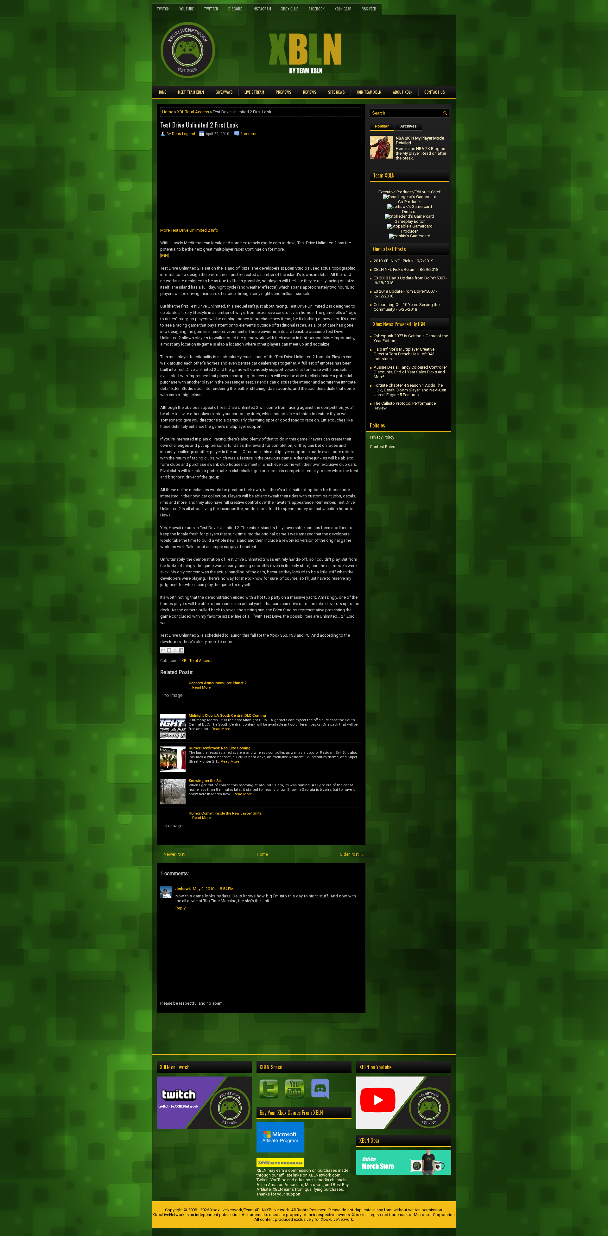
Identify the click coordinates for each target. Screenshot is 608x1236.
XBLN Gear (343, 8)
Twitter (211, 8)
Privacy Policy (382, 437)
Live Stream (254, 92)
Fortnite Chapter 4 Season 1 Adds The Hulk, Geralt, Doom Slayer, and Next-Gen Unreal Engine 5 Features (410, 390)
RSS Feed (369, 8)
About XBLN (403, 92)
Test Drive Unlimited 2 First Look (199, 125)
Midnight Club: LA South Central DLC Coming (227, 715)
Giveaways (224, 92)
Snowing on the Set (205, 780)
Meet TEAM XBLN (191, 92)
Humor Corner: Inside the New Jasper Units (225, 813)
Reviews (309, 92)
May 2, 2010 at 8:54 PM (213, 888)
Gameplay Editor (410, 221)
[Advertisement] (231, 1027)
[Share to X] (175, 650)
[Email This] (163, 650)
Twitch (163, 8)
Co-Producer (409, 201)
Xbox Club (290, 8)
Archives (408, 126)
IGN (164, 255)
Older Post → (352, 854)
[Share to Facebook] (181, 650)
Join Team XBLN (369, 92)
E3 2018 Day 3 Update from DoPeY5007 (409, 278)
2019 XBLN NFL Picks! (394, 261)
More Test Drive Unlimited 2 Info (189, 230)
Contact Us (434, 92)
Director (409, 211)
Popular (382, 126)
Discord (235, 8)
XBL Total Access (193, 111)
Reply (180, 908)
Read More (201, 687)
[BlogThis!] (169, 650)
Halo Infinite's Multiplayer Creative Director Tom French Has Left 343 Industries (404, 354)
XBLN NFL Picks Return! (395, 269)
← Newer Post (172, 854)
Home (162, 92)
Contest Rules (382, 446)
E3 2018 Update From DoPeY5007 (404, 291)
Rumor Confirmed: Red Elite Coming (219, 748)
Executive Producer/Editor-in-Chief (409, 192)
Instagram (262, 8)
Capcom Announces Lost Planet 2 (218, 683)
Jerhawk (183, 888)
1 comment (251, 134)
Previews (283, 92)
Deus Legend (183, 134)
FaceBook (317, 8)
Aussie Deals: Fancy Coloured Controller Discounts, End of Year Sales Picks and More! (410, 372)
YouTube (187, 8)
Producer (409, 231)
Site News (336, 92)
